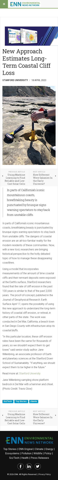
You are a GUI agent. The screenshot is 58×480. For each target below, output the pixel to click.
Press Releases (40, 457)
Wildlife (38, 453)
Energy (49, 449)
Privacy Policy (45, 474)
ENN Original (26, 449)
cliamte (33, 401)
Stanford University (29, 373)
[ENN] (25, 4)
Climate (39, 449)
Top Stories (21, 401)
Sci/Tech (8, 401)
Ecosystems (12, 453)
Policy (47, 453)
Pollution (26, 453)
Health (25, 457)
